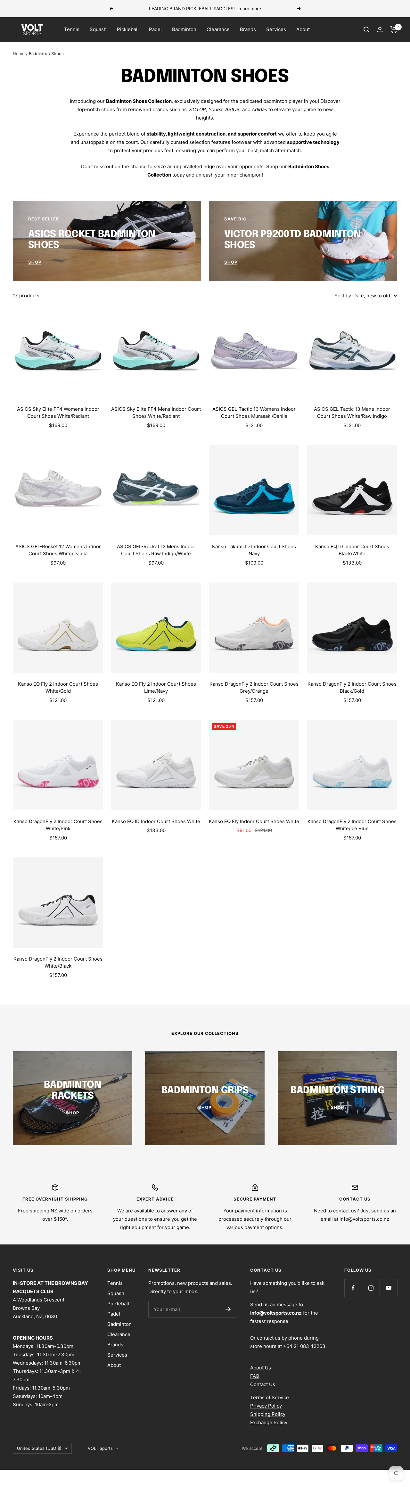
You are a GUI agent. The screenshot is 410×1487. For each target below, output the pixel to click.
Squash (98, 29)
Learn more (249, 8)
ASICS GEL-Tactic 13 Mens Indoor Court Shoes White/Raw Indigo (352, 412)
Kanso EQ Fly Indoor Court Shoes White (254, 821)
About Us (260, 1368)
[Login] (380, 29)
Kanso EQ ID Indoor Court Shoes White (156, 821)
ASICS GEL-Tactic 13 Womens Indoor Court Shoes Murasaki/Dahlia (254, 412)
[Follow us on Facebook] (353, 1288)
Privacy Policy (266, 1406)
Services (276, 29)
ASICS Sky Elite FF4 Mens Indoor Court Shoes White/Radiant (156, 412)
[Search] (366, 29)
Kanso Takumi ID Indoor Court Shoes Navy (254, 550)
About (303, 29)
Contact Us (262, 1384)
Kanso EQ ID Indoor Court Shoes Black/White (352, 550)
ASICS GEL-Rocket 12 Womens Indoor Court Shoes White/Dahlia (58, 550)
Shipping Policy (267, 1414)
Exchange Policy (268, 1422)
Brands (248, 29)
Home (19, 53)
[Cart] (393, 29)
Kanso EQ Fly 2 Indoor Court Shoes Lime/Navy (156, 687)
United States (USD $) (39, 1448)
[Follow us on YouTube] (388, 1288)
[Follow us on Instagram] (371, 1288)
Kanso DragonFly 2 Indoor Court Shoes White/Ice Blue (352, 825)
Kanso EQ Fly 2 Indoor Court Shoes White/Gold (58, 687)
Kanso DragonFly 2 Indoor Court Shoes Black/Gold (352, 687)
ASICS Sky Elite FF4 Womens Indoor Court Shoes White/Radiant (58, 412)
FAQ (254, 1376)
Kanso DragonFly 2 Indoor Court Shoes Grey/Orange (254, 687)
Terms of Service (269, 1397)
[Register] (228, 1309)
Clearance (218, 29)
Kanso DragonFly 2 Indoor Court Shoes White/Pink (57, 825)
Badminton (184, 29)
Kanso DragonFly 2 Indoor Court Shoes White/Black (57, 962)
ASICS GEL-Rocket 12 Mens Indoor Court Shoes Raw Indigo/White (156, 550)
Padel (155, 29)
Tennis (71, 29)
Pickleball (128, 29)
